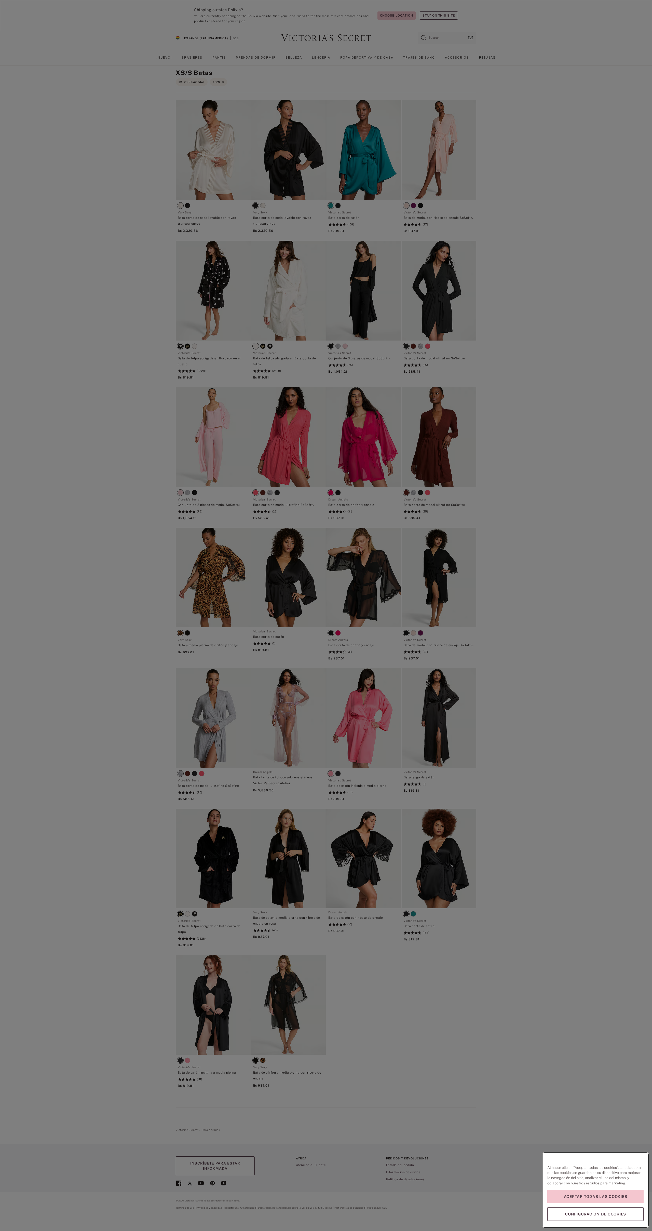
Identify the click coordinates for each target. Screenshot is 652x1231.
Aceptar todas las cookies (595, 1196)
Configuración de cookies (595, 1214)
